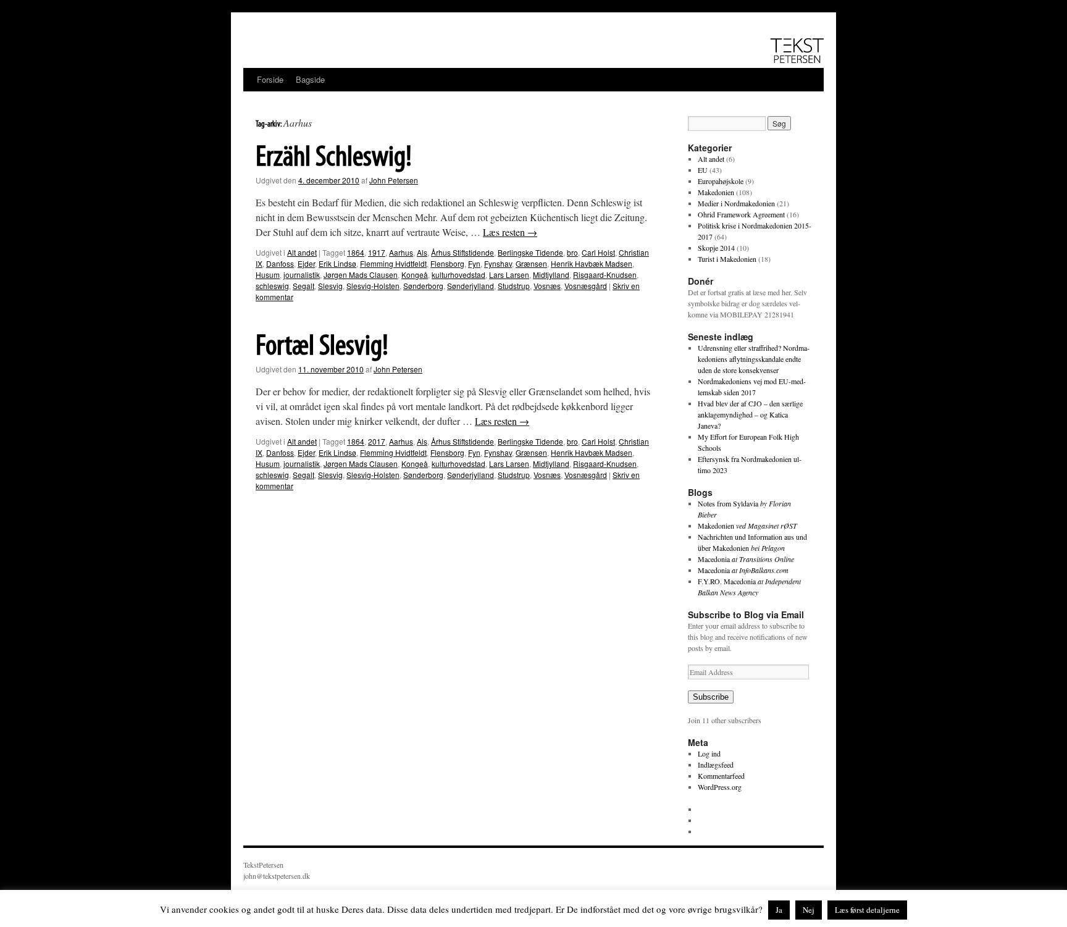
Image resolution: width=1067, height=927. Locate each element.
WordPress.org (720, 787)
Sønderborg (423, 285)
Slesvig (330, 285)
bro (572, 252)
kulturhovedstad (458, 274)
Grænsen (531, 263)
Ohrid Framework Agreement (741, 214)
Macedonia (746, 559)
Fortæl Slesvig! (322, 347)
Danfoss (280, 263)
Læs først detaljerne (867, 909)
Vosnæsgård (585, 285)
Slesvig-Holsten (373, 285)
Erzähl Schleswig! (334, 158)
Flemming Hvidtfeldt (393, 263)
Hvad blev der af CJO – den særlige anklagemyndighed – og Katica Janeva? (750, 414)
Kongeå (414, 274)
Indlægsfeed (716, 765)
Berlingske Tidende (530, 252)
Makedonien (716, 192)
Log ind (709, 753)
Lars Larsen (509, 274)
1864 (355, 252)
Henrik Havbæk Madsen (591, 263)
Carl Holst (598, 252)
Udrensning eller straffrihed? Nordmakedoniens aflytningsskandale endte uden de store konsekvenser (754, 359)
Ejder (306, 263)
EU (703, 170)
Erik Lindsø (337, 263)
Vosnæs (547, 285)
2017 (376, 441)
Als (422, 252)
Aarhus (401, 252)
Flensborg (447, 263)
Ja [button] (779, 909)
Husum (268, 274)
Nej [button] (808, 909)
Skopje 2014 (716, 248)
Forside (270, 79)
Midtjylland (551, 274)
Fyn (474, 263)
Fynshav (498, 263)
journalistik (301, 274)
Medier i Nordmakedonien (736, 203)
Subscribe (711, 697)
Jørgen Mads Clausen (361, 274)
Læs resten (510, 231)
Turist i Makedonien (727, 259)
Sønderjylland (470, 285)
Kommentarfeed (721, 776)
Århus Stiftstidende (462, 252)
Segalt (303, 285)
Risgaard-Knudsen (605, 274)
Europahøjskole (720, 181)
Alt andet (302, 252)
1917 (376, 252)
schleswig (272, 285)
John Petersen (393, 180)
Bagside (310, 79)
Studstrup (514, 285)
